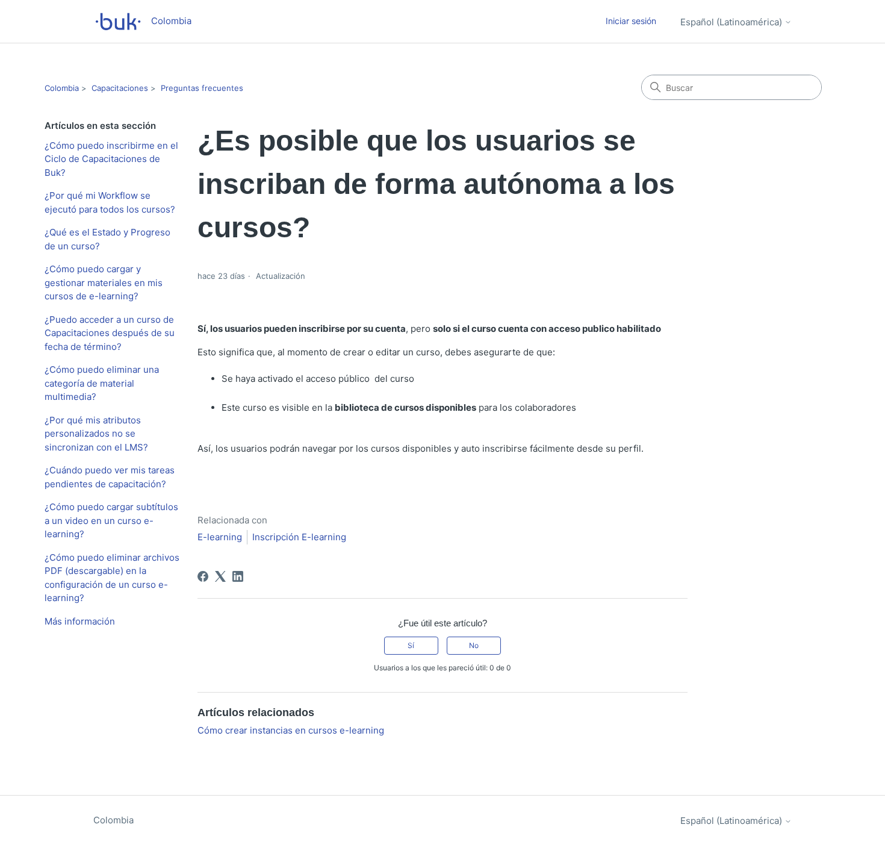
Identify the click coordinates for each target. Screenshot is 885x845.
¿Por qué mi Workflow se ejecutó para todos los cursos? (110, 202)
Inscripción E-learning (299, 537)
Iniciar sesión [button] (631, 21)
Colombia (62, 88)
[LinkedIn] (237, 576)
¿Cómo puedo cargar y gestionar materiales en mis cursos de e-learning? (104, 282)
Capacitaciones (120, 88)
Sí (411, 645)
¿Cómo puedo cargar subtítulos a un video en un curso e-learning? (111, 520)
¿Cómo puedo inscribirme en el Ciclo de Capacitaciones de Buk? (111, 159)
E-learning (219, 537)
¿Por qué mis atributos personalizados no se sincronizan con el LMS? (96, 433)
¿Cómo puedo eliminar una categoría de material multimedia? (102, 383)
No (474, 645)
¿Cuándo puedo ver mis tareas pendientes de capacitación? (110, 477)
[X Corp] (220, 576)
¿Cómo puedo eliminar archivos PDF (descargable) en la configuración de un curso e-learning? (112, 578)
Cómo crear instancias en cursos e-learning (290, 730)
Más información (80, 621)
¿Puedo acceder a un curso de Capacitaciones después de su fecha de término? (110, 333)
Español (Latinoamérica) (732, 22)
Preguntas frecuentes (202, 88)
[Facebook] (202, 576)
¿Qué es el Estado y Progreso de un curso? (107, 239)
